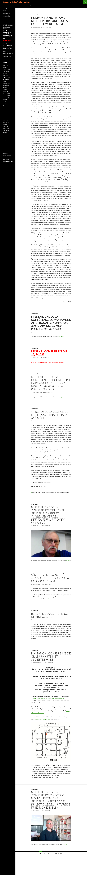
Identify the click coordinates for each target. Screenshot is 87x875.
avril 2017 (5, 112)
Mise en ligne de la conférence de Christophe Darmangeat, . (51, 383)
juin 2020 (5, 99)
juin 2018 (5, 105)
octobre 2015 (6, 122)
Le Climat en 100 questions (42, 719)
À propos (32, 6)
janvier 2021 (5, 91)
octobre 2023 (6, 71)
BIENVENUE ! (40, 6)
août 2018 (5, 103)
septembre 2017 (6, 110)
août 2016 (5, 116)
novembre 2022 (6, 77)
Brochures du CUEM (50, 6)
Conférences (60, 6)
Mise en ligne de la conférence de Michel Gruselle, (48, 515)
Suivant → (58, 853)
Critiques (69, 6)
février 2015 (5, 126)
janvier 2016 (5, 120)
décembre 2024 (6, 69)
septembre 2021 (6, 85)
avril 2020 (5, 101)
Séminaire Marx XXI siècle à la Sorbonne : (50, 578)
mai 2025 (5, 67)
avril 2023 (5, 73)
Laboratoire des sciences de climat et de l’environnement (47, 698)
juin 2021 (5, 87)
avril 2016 (5, 118)
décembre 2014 (6, 128)
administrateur (46, 27)
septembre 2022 (6, 79)
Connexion (5, 153)
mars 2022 (5, 81)
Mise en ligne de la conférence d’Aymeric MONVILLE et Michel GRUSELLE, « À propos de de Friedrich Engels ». (50, 800)
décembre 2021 (6, 83)
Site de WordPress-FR (8, 161)
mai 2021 (5, 89)
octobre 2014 (6, 130)
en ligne (61, 336)
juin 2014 (5, 132)
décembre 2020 (6, 93)
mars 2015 (5, 124)
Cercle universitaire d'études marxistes (16, 2)
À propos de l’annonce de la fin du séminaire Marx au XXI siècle (51, 414)
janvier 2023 (5, 75)
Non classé (34, 14)
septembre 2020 (6, 97)
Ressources (82, 6)
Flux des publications (7, 155)
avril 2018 (5, 108)
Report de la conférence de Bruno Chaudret (49, 615)
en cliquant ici (50, 599)
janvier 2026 (5, 65)
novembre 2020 (6, 95)
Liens (75, 6)
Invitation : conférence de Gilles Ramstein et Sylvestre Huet (51, 656)
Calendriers (34, 348)
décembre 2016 (6, 114)
